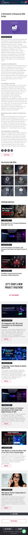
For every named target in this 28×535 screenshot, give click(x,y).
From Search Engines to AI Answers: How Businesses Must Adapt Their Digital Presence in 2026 (14, 249)
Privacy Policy (14, 533)
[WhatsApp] (11, 150)
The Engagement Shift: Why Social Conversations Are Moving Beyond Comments (12, 325)
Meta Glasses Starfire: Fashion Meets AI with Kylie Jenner (14, 494)
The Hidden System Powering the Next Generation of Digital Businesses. (11, 274)
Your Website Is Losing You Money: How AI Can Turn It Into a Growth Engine (14, 451)
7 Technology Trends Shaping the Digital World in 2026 (14, 367)
